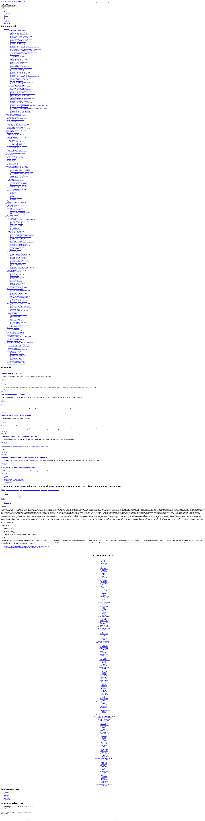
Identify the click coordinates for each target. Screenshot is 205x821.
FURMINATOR (104, 634)
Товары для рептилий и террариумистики (15, 166)
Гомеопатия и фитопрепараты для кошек (21, 39)
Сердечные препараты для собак (19, 79)
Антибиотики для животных (18, 88)
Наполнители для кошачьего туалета (17, 151)
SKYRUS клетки (104, 720)
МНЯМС (104, 766)
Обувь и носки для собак (17, 320)
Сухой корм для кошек (16, 144)
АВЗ (104, 746)
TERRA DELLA (104, 725)
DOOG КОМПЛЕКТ (104, 602)
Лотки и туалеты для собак (17, 238)
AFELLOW (104, 561)
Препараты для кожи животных (19, 101)
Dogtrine (104, 599)
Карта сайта (7, 23)
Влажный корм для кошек (17, 141)
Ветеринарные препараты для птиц (16, 57)
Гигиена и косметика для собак (15, 231)
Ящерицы (13, 199)
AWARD (104, 573)
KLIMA (104, 661)
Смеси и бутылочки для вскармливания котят (22, 52)
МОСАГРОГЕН (104, 768)
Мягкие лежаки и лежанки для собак (20, 296)
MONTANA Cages (104, 674)
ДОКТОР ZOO (104, 759)
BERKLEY (104, 579)
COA (104, 595)
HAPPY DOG (104, 647)
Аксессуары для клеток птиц (15, 156)
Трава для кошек (14, 55)
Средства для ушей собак (17, 83)
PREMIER (104, 688)
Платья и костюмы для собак (18, 322)
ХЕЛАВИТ (104, 775)
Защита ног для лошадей (13, 341)
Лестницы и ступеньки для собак (19, 293)
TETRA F (104, 727)
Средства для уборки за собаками (19, 244)
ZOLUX (104, 739)
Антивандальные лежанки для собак (20, 290)
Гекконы (12, 193)
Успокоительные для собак (17, 85)
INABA (104, 658)
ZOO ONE (104, 740)
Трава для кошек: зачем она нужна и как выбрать (15, 404)
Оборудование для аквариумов (18, 213)
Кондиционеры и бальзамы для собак (20, 237)
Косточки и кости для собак (17, 283)
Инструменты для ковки (17, 354)
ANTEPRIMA (104, 566)
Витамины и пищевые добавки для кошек (21, 36)
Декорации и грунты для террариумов (17, 167)
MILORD (104, 671)
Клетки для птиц (11, 159)
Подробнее (4, 379)
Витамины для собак (16, 65)
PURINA (104, 697)
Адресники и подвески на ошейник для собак (22, 219)
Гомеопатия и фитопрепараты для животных (22, 94)
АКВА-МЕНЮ (104, 748)
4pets (104, 558)
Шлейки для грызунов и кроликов (16, 130)
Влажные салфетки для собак (18, 234)
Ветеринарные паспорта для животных (21, 91)
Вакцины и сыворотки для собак (19, 62)
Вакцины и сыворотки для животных (20, 89)
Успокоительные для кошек (17, 56)
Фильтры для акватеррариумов (18, 186)
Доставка (6, 18)
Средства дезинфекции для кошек (19, 53)
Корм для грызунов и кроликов (15, 120)
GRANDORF (104, 639)
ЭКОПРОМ (104, 785)
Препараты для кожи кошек (17, 43)
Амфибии (13, 192)
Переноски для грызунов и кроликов (17, 125)
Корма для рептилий (12, 179)
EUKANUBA (104, 621)
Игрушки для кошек (12, 135)
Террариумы (10, 200)
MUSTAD (104, 675)
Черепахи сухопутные (16, 198)
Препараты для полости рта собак (19, 75)
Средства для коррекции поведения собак (21, 82)
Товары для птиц (8, 154)
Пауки (12, 196)
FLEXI (104, 632)
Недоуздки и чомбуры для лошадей (16, 345)
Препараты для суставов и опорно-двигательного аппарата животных (29, 105)
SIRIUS (104, 712)
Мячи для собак (14, 265)
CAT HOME (104, 590)
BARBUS (104, 574)
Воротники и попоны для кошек (19, 37)
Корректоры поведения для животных (20, 96)
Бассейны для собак (15, 232)
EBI (104, 608)
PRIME (104, 690)
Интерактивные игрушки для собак (20, 261)
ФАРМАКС (104, 774)
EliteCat (104, 615)
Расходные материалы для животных (20, 111)
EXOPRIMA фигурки (104, 628)
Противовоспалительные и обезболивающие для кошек (25, 49)
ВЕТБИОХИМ (104, 755)
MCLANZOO (104, 670)
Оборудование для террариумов (16, 180)
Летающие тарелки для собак (18, 263)
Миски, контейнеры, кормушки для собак (18, 303)
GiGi (104, 636)
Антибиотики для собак (16, 60)
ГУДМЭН (104, 756)
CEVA (104, 593)
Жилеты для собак (15, 316)
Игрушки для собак (12, 251)
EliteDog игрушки (104, 618)
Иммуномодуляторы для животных (20, 95)
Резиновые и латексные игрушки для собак (22, 267)
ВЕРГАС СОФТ (104, 753)
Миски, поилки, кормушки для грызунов (18, 122)
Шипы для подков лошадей (17, 361)
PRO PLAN (104, 693)
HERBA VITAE (104, 654)
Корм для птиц (11, 160)
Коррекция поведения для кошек (19, 40)
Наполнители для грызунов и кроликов (18, 124)
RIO (104, 700)
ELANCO (104, 613)
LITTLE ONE (104, 665)
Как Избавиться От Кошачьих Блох (11, 373)
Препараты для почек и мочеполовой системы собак (24, 76)
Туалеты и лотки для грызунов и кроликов (18, 128)
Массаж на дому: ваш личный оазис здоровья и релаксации (18, 467)
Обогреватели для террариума (18, 183)
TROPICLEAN (104, 730)
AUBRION (104, 571)
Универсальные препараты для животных (18, 86)
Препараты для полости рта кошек (19, 46)
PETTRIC (104, 686)
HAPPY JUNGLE (104, 648)
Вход (5, 11)
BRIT (104, 589)
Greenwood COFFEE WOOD (104, 642)
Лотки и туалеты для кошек (14, 150)
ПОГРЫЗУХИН (104, 771)
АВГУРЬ (104, 745)
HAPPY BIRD (104, 644)
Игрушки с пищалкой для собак (19, 260)
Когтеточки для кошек (13, 138)
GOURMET (104, 638)
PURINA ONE (104, 699)
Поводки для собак (15, 226)
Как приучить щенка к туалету (10, 384)
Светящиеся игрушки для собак (19, 268)
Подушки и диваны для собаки (18, 302)
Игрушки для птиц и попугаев (15, 157)
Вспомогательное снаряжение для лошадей (19, 336)
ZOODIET (104, 742)
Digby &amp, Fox (104, 596)
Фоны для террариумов (16, 177)
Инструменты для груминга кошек (16, 137)
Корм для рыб (11, 206)
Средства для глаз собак (16, 81)
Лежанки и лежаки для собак (15, 289)
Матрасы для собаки (15, 294)
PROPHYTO (104, 694)
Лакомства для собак (12, 280)
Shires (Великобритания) (104, 710)
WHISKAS (104, 735)
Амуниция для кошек (13, 133)
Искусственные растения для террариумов (22, 173)
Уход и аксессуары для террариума (16, 202)
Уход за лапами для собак (17, 247)
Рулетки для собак (15, 228)
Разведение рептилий (13, 187)
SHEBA (104, 709)
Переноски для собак (13, 328)
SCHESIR (104, 704)
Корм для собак (11, 273)
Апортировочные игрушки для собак (20, 254)
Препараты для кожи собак (17, 70)
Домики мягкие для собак (17, 291)
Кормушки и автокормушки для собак (20, 307)
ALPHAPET (104, 563)
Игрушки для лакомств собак (18, 257)
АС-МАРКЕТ (104, 749)
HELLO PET (104, 652)
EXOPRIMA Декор (104, 623)
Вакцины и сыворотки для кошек (19, 34)
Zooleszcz (104, 743)
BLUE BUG (104, 586)
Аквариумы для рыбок (13, 205)
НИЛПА (104, 769)
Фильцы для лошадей (16, 359)
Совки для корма (14, 312)
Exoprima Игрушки (104, 625)
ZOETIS (104, 738)
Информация (7, 503)
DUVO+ (104, 605)
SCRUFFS (104, 706)
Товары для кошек (9, 131)
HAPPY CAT (104, 645)
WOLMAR (104, 736)
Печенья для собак (15, 286)
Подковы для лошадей (16, 356)
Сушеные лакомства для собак (18, 287)
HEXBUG (104, 655)
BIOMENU (104, 582)
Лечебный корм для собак (17, 277)
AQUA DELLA (104, 569)
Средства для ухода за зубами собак (20, 245)
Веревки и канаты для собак (18, 255)
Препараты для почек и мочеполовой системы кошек (24, 47)
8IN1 (104, 560)
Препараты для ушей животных (19, 107)
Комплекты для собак (16, 222)
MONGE (104, 673)
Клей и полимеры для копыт (18, 355)
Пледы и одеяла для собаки (17, 299)
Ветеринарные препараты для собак (17, 59)
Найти (2, 9)
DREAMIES (104, 603)
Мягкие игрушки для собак (17, 264)
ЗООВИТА (104, 762)
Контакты (6, 21)
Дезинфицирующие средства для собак (21, 68)
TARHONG (104, 722)
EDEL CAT (104, 610)
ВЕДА (104, 752)
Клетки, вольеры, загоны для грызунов (17, 118)
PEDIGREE (104, 681)
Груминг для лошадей (13, 338)
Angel (104, 564)
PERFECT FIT (104, 683)
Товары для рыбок (9, 203)
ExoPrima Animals (104, 622)
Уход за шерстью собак (16, 248)
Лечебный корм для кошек (17, 143)
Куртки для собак (15, 319)
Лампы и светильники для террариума (20, 182)
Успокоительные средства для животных (21, 112)
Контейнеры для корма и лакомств (19, 306)
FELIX (104, 631)
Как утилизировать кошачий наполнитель (13, 394)
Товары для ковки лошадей (14, 351)
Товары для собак (8, 216)
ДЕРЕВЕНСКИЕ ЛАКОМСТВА (104, 758)
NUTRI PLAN (104, 677)
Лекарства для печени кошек (18, 42)
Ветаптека (6, 29)
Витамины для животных (17, 92)
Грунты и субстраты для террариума (20, 169)
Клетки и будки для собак (14, 271)
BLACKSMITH (104, 583)
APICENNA (104, 567)
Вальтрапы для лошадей (13, 335)
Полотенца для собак (16, 241)
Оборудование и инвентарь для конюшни (18, 346)
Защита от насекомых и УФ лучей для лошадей (20, 342)
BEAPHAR (104, 577)
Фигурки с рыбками (12, 215)
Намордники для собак (16, 224)
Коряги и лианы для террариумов (19, 174)
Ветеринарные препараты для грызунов (18, 31)
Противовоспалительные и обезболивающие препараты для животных (29, 108)
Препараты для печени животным (19, 104)
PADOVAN (104, 678)
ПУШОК (104, 772)
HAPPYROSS (104, 651)
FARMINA (104, 629)
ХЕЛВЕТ (104, 777)
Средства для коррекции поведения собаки (22, 242)
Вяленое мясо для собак (16, 281)
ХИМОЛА (104, 779)
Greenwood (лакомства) (104, 641)
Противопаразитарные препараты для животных (23, 109)
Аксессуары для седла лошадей (15, 332)
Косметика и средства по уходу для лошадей (19, 343)
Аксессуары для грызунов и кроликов (17, 115)
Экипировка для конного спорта (16, 364)
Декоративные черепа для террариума (20, 170)
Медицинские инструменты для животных (22, 98)
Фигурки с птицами (12, 164)
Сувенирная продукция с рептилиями (17, 189)
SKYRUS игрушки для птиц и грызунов (104, 716)
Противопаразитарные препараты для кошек (22, 50)
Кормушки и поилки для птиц (15, 161)
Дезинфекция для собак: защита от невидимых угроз (16, 415)
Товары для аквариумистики (15, 208)
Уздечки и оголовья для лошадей (16, 362)
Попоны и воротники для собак (19, 69)
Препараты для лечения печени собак (20, 73)
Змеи (11, 195)
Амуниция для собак (12, 218)
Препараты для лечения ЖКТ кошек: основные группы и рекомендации (22, 425)
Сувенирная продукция (13, 329)
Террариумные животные (14, 190)
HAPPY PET (104, 649)
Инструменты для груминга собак (16, 270)
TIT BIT (104, 729)
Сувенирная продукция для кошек (16, 153)
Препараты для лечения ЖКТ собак (20, 72)
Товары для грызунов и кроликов (13, 114)
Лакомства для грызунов (13, 121)
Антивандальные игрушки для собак (20, 252)
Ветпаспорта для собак (16, 63)
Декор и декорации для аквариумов (20, 212)
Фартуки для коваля (15, 358)
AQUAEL (104, 570)
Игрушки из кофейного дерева (18, 258)
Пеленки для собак (15, 239)
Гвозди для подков (15, 352)
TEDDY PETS (104, 723)
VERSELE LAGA (104, 732)
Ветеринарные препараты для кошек (17, 33)
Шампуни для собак (15, 250)
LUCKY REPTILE (104, 667)
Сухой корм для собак (16, 278)
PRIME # (104, 691)
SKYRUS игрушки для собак (104, 717)
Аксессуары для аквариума (17, 211)
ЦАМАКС (104, 782)
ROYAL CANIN (104, 703)
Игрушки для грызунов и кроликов (16, 117)
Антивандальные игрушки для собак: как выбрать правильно (19, 436)
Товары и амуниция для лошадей (13, 330)
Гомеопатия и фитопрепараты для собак (21, 66)
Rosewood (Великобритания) (104, 701)
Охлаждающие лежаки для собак (19, 297)
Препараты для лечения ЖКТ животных (21, 102)
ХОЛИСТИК (104, 781)
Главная (6, 16)
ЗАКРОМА (104, 761)
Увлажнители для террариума (18, 185)
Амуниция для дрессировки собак (19, 221)
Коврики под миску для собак (18, 304)
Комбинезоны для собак (16, 317)
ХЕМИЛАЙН (104, 778)
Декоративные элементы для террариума (21, 172)
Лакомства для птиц (12, 163)
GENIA (104, 635)
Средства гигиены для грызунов (16, 127)
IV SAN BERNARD (104, 660)
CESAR (104, 592)
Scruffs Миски (104, 707)
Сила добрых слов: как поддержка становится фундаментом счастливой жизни (24, 457)
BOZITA (104, 587)
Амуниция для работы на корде (15, 333)
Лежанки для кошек (12, 148)
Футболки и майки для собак (18, 326)
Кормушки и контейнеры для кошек (17, 146)
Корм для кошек (11, 140)
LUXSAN (104, 668)
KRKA (104, 662)
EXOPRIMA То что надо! (104, 626)
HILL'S (104, 657)
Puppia (104, 696)
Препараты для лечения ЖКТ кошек (20, 44)
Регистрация (7, 13)
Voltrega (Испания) (104, 733)
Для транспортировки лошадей (15, 339)
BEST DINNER (104, 580)
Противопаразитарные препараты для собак (22, 78)
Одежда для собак (12, 313)
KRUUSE (104, 664)
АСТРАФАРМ (104, 751)
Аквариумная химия (15, 209)
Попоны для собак (15, 323)
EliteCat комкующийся (104, 616)
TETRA (104, 726)
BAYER (104, 576)
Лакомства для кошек (13, 147)
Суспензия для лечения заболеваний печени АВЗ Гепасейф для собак (23, 547)
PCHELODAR (8, 482)
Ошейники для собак (16, 225)
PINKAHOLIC (104, 687)
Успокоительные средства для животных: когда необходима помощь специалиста (24, 446)
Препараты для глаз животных (18, 99)
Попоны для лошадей (13, 348)
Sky (104, 713)
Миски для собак (15, 309)
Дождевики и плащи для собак (18, 315)
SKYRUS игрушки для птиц (104, 714)
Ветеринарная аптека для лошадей (16, 30)
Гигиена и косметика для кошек (15, 134)
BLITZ (104, 584)
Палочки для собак (15, 284)
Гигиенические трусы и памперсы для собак (22, 235)
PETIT (104, 684)
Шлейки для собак (15, 229)
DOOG (104, 600)
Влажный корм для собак (17, 274)
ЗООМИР (104, 764)
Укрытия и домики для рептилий (19, 176)
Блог (5, 17)
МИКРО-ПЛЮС (104, 765)
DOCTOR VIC (104, 597)
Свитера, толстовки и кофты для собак (20, 325)
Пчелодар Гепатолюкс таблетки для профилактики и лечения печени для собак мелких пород (29, 546)
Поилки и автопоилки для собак (19, 310)
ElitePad (104, 619)
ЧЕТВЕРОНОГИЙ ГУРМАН (104, 784)
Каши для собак (14, 276)
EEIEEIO (104, 612)
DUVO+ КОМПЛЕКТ (104, 606)
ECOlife (104, 609)
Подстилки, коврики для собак (18, 300)
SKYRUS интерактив (104, 719)
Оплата (6, 20)
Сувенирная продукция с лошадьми (17, 349)
